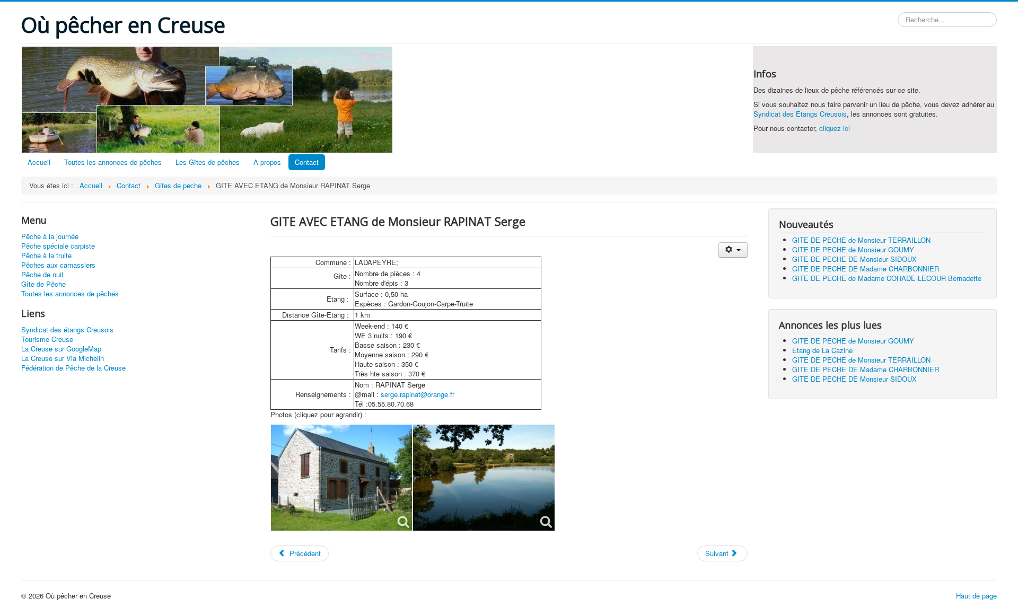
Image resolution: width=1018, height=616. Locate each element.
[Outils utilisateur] (733, 250)
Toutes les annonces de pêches (113, 162)
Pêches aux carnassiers (58, 265)
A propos (267, 162)
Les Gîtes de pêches (207, 162)
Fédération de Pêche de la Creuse (73, 368)
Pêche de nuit (42, 274)
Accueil (39, 162)
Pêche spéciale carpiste (58, 246)
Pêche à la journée (49, 236)
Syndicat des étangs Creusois (67, 330)
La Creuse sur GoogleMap (61, 349)
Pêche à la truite (46, 255)
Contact (307, 162)
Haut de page (976, 596)
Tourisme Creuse (47, 339)
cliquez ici (834, 128)
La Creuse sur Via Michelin (62, 358)
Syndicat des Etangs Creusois (800, 114)
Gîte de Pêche (43, 284)
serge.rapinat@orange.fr (417, 394)
